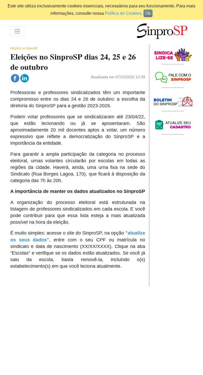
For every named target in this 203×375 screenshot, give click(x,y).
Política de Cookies (123, 13)
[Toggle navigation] (17, 31)
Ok (148, 13)
